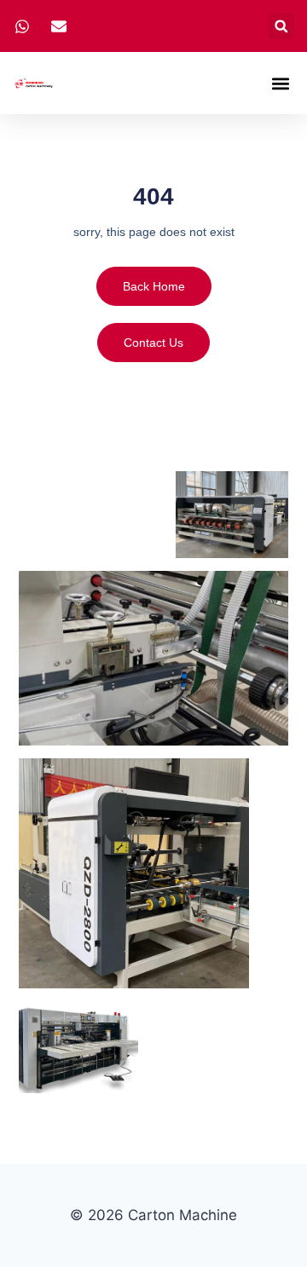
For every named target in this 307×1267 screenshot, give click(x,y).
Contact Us (153, 342)
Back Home (154, 286)
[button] (281, 26)
